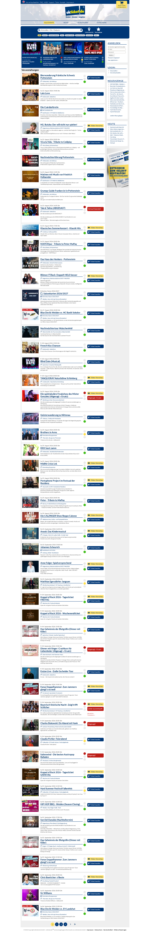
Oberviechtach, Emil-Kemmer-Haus (52, 654)
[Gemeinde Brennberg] (41, 467)
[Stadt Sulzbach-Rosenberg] (41, 727)
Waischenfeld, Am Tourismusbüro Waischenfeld (56, 332)
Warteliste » (90, 713)
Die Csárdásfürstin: (47, 110)
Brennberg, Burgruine (48, 467)
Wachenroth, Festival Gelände (51, 603)
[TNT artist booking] (41, 382)
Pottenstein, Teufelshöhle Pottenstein (53, 451)
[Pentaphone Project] (41, 487)
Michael (112, 143)
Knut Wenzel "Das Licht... (117, 96)
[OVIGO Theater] (41, 365)
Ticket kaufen (95, 78)
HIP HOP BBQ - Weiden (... (118, 84)
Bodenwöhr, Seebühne (49, 97)
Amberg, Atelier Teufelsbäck (50, 553)
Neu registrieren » (113, 60)
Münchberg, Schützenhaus (50, 145)
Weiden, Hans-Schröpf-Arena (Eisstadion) (54, 299)
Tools (57, 2)
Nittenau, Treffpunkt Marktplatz (51, 418)
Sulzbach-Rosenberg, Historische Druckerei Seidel (56, 727)
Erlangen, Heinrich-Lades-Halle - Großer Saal (55, 535)
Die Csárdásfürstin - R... (117, 131)
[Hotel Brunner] (41, 553)
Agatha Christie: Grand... (117, 98)
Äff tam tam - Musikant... (117, 102)
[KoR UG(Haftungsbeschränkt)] (41, 603)
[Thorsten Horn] (41, 760)
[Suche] (39, 30)
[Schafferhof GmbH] (41, 585)
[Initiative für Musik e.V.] (41, 232)
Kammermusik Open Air (117, 127)
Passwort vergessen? (114, 58)
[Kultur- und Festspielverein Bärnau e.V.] (41, 504)
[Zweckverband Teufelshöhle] (41, 451)
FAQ (41, 2)
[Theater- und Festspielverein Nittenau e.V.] (41, 418)
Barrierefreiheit (108, 930)
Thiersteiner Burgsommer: (49, 435)
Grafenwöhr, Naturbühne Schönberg (53, 382)
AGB (46, 2)
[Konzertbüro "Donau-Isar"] (41, 881)
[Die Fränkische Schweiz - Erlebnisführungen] (41, 81)
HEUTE (65, 23)
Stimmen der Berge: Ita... (117, 141)
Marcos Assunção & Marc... (118, 92)
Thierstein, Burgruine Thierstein (51, 438)
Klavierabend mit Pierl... (117, 106)
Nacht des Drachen (115, 110)
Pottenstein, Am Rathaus (49, 81)
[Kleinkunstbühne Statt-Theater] (41, 128)
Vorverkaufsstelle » (115, 73)
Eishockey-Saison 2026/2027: (50, 296)
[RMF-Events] (41, 535)
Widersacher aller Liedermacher (50, 58)
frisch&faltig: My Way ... (117, 108)
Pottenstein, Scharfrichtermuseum (52, 263)
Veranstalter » (114, 71)
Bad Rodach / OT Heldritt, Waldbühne (53, 113)
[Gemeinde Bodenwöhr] (41, 97)
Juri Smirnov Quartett (116, 88)
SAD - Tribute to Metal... (117, 135)
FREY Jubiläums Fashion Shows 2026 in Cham (72, 58)
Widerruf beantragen (120, 930)
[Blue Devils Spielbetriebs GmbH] (41, 299)
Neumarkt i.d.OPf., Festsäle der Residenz (54, 487)
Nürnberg (113, 137)
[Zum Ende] (75, 924)
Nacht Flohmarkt (115, 112)
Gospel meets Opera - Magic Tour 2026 (91, 58)
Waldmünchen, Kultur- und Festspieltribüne (55, 519)
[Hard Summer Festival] (41, 742)
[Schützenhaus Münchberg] (41, 145)
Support (51, 2)
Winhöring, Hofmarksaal (49, 865)
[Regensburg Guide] (41, 823)
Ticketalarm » (91, 715)
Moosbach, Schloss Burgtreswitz (51, 760)
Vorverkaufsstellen (32, 2)
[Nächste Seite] (70, 924)
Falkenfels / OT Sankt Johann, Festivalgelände (55, 742)
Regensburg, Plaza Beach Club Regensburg (54, 823)
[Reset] (81, 30)
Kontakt (62, 2)
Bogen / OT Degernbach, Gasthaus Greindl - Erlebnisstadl (58, 846)
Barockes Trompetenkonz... (118, 86)
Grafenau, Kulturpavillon (49, 232)
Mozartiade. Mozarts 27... (117, 139)
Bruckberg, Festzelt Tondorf (50, 881)
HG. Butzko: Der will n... (117, 133)
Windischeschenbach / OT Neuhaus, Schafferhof (56, 585)
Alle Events (49, 23)
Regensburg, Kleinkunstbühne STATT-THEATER (56, 128)
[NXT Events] (41, 808)
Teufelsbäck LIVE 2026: (48, 550)
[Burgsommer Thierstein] (41, 438)
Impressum (70, 2)
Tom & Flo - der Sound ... (117, 94)
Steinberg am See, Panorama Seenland (53, 400)
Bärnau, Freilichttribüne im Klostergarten (54, 504)
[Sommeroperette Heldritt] (41, 113)
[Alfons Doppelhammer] (41, 693)
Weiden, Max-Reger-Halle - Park (51, 808)
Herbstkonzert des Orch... (117, 104)
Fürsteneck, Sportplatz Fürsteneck (52, 693)
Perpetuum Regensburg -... (117, 90)
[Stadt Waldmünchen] (41, 519)
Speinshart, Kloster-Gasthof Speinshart (53, 635)
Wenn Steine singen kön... (117, 129)
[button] (111, 55)
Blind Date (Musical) (29, 57)
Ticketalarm (82, 23)
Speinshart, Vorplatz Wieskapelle (51, 365)
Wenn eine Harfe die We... (117, 100)
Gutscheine (102, 23)
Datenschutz (98, 930)
